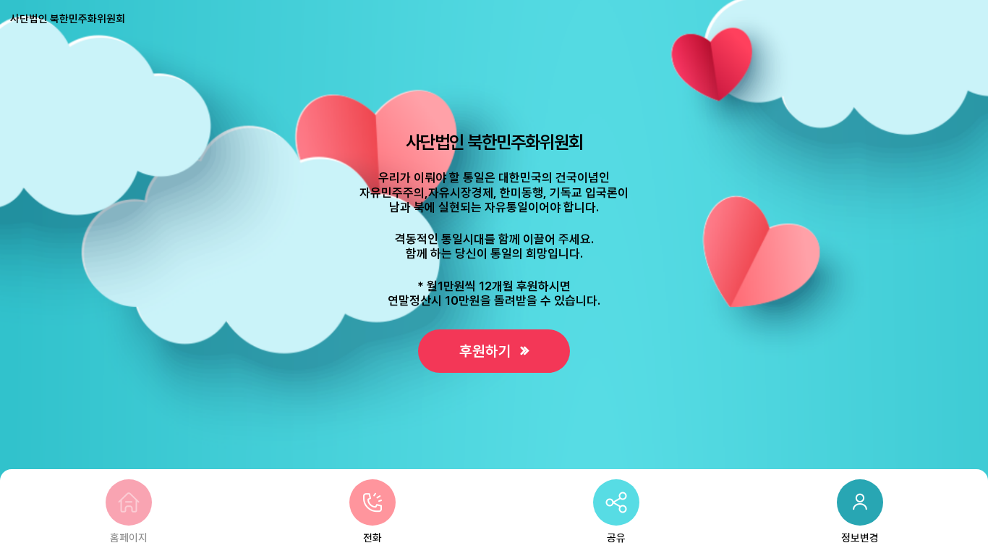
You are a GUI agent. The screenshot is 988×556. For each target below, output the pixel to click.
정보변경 (860, 537)
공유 (616, 537)
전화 (372, 537)
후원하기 (487, 351)
